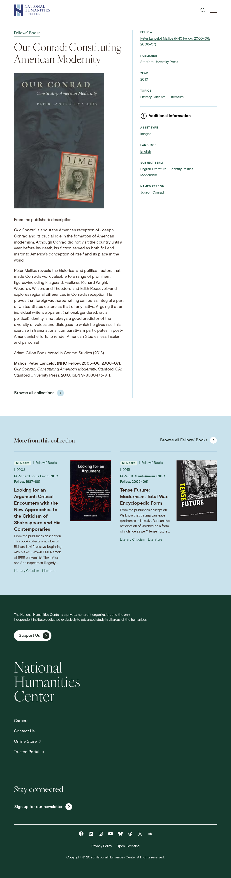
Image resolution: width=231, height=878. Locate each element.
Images (145, 134)
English (145, 151)
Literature (176, 97)
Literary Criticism (153, 97)
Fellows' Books (27, 33)
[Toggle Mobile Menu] (213, 10)
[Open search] (203, 10)
